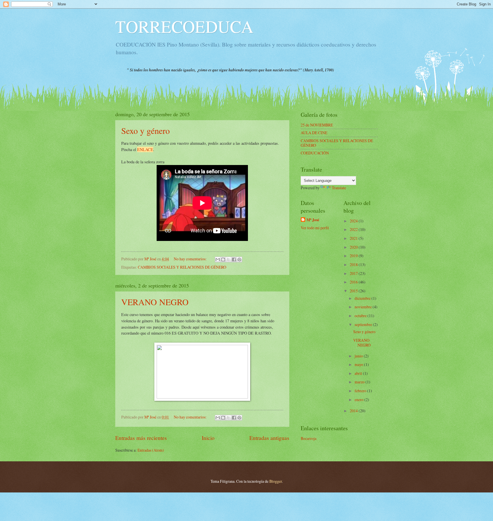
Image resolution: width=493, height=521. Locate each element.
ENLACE (145, 149)
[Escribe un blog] (223, 259)
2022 (354, 229)
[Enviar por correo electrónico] (218, 259)
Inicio (208, 437)
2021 (354, 238)
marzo (360, 382)
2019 (354, 255)
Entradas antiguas (269, 437)
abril (359, 373)
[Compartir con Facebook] (234, 259)
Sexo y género (145, 130)
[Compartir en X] (228, 259)
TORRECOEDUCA (184, 26)
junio (359, 356)
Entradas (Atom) (151, 450)
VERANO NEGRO (155, 301)
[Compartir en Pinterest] (239, 259)
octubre (361, 315)
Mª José (312, 220)
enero (359, 399)
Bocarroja (308, 438)
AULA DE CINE (314, 132)
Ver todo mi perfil (315, 227)
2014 (354, 410)
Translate (339, 187)
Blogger (275, 481)
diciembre (363, 298)
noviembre (364, 306)
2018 (354, 264)
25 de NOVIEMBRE (317, 125)
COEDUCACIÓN (315, 153)
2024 (354, 221)
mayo (359, 364)
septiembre (364, 324)
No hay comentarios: (190, 258)
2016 (354, 282)
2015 (354, 290)
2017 (354, 273)
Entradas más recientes (141, 437)
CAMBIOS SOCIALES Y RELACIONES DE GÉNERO (182, 267)
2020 (354, 247)
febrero (361, 390)
